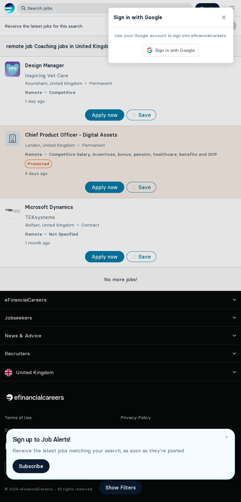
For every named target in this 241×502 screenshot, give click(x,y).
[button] (120, 251)
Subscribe (31, 466)
